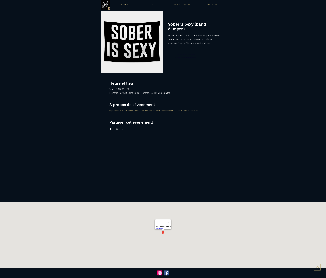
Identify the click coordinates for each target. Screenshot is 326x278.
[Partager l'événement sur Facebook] (110, 129)
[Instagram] (159, 272)
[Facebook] (166, 272)
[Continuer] (109, 8)
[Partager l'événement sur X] (117, 129)
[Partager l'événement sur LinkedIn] (123, 129)
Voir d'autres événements (185, 58)
